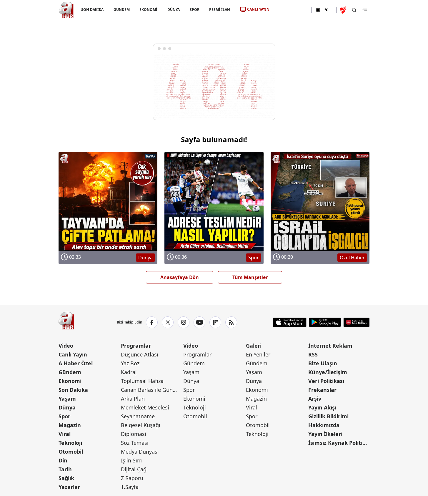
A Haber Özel (76, 363)
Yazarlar (69, 486)
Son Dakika (73, 389)
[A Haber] (66, 10)
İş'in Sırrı (132, 460)
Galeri (254, 345)
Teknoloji (70, 442)
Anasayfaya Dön (179, 277)
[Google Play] (325, 322)
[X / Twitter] (168, 322)
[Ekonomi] (292, 10)
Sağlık (66, 478)
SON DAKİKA (92, 9)
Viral (65, 433)
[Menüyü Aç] (364, 10)
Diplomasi (133, 433)
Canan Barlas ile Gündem (151, 389)
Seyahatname (138, 416)
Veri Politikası (326, 380)
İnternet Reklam (330, 345)
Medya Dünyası (140, 451)
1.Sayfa (130, 486)
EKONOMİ (148, 9)
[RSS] (231, 322)
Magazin (70, 425)
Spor (64, 416)
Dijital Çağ (133, 469)
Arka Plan (133, 398)
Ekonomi (70, 380)
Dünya (67, 407)
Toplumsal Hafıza (142, 380)
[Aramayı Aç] (354, 10)
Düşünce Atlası (139, 354)
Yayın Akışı (322, 407)
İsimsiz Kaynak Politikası (338, 442)
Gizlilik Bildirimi (328, 416)
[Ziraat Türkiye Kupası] (343, 10)
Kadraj (129, 372)
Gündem (70, 372)
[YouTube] (199, 322)
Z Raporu (132, 478)
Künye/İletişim (327, 372)
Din (63, 460)
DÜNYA (173, 9)
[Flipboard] (215, 322)
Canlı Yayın (73, 354)
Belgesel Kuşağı (140, 425)
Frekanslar (322, 389)
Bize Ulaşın (322, 363)
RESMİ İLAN (219, 9)
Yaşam (67, 398)
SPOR (194, 9)
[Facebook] (152, 322)
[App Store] (290, 322)
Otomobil (71, 451)
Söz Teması (135, 442)
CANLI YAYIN (258, 9)
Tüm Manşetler (250, 277)
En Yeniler (258, 354)
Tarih (65, 469)
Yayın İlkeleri (325, 433)
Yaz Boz (130, 363)
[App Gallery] (356, 322)
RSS (313, 354)
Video (66, 345)
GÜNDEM (121, 9)
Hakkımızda (323, 425)
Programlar (136, 345)
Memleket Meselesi (145, 407)
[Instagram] (183, 322)
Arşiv (314, 398)
